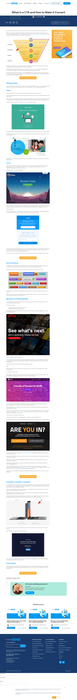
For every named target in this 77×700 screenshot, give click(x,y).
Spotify (7, 403)
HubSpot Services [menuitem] (49, 645)
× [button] (64, 687)
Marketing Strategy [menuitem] (36, 639)
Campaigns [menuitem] (35, 3)
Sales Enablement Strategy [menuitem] (37, 658)
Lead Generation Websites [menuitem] (51, 651)
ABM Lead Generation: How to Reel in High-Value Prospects (16, 621)
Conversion (34, 69)
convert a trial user (20, 411)
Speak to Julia (30, 592)
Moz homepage (26, 102)
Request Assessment (56, 3)
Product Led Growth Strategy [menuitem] (38, 653)
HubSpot (8, 70)
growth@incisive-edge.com (12, 654)
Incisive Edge (31, 567)
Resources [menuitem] (47, 3)
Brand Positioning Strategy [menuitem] (37, 643)
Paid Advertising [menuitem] (49, 649)
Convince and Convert (27, 452)
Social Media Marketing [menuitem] (50, 647)
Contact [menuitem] (60, 658)
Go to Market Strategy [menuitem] (36, 641)
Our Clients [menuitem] (61, 656)
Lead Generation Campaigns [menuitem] (64, 649)
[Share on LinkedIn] (10, 22)
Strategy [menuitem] (20, 3)
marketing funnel (38, 34)
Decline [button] (59, 697)
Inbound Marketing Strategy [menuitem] (37, 649)
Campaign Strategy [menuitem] (36, 656)
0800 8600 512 (10, 655)
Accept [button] (54, 697)
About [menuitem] (60, 653)
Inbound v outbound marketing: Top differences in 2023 (59, 621)
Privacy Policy (26, 690)
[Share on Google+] (25, 628)
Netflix (7, 357)
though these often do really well (26, 467)
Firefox (14, 170)
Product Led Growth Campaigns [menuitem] (65, 647)
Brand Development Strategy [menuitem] (37, 645)
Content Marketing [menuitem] (49, 643)
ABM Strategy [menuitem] (35, 651)
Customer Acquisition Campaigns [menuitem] (63, 642)
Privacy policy (11, 651)
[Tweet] (13, 22)
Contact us (67, 3)
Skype (12, 158)
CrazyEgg (18, 211)
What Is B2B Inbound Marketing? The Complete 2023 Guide (38, 621)
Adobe (13, 558)
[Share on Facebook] (17, 22)
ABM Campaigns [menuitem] (62, 645)
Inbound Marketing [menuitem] (27, 3)
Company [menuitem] (40, 3)
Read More (11, 627)
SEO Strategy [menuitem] (35, 647)
